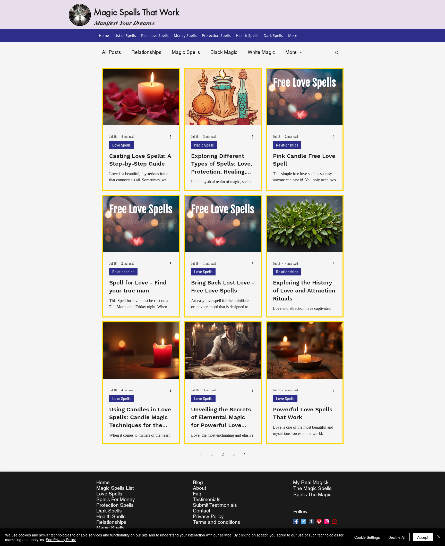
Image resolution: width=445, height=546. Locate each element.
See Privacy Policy (61, 539)
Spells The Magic (312, 494)
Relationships (146, 52)
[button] (337, 53)
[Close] (439, 537)
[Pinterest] (319, 521)
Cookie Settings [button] (367, 537)
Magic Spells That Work (136, 12)
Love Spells (121, 145)
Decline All (396, 537)
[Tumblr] (311, 521)
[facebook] (295, 521)
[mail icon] (334, 521)
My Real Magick (311, 482)
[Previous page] (201, 454)
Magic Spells (186, 52)
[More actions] (172, 137)
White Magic (261, 52)
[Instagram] (326, 521)
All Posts (111, 52)
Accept (422, 537)
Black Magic (223, 52)
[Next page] (244, 454)
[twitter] (303, 521)
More (291, 52)
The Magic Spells (312, 488)
